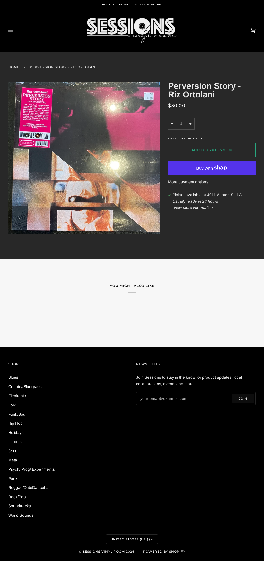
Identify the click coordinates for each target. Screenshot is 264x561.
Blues (13, 377)
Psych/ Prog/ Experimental (31, 469)
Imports (15, 441)
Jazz (12, 451)
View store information (193, 207)
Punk (13, 478)
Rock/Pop (17, 497)
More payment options (188, 182)
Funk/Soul (17, 414)
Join (243, 398)
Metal (13, 460)
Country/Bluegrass (25, 386)
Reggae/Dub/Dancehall (29, 487)
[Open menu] (16, 30)
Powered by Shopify (164, 552)
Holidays (16, 432)
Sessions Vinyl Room (104, 552)
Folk (12, 405)
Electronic (17, 395)
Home (13, 67)
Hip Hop (15, 423)
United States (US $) (130, 539)
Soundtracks (19, 506)
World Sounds (21, 515)
